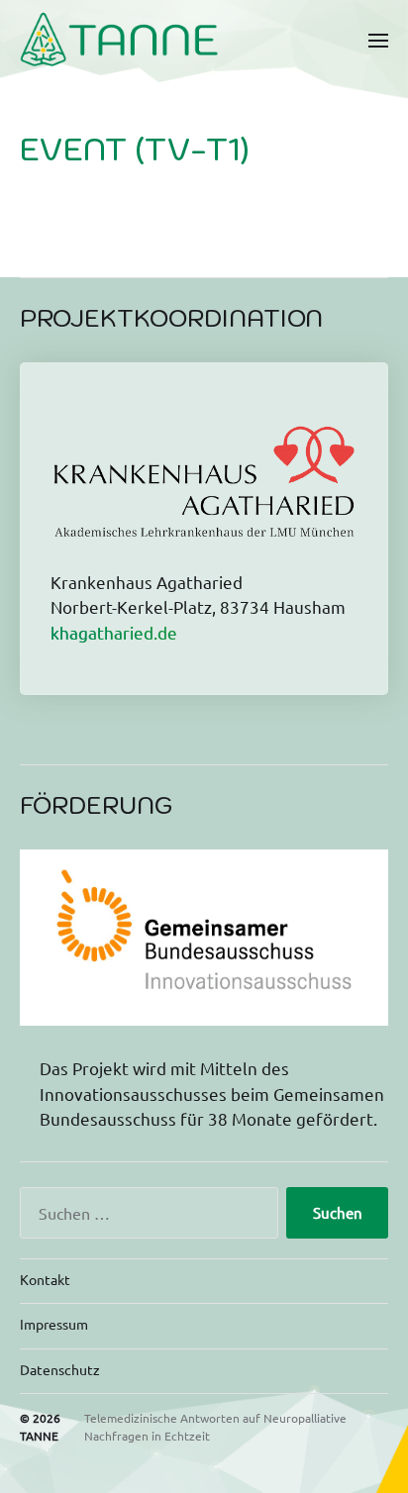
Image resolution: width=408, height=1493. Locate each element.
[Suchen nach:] (145, 1216)
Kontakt (45, 1279)
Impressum (54, 1324)
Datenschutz (60, 1369)
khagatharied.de (114, 632)
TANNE (39, 1435)
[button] (379, 39)
